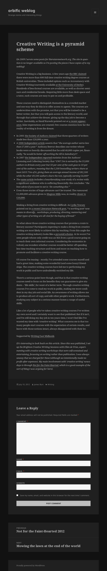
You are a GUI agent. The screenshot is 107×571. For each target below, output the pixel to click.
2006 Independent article (32, 143)
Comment (22, 421)
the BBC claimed (77, 73)
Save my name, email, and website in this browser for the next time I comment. (55, 495)
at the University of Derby (69, 84)
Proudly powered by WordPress (30, 565)
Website (20, 483)
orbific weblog (21, 10)
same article (27, 179)
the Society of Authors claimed (41, 135)
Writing (51, 384)
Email (20, 471)
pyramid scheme (64, 234)
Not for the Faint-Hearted (45, 365)
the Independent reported (38, 157)
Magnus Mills (54, 194)
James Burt (38, 384)
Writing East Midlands (42, 336)
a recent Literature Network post (49, 208)
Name (20, 459)
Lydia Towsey (78, 204)
